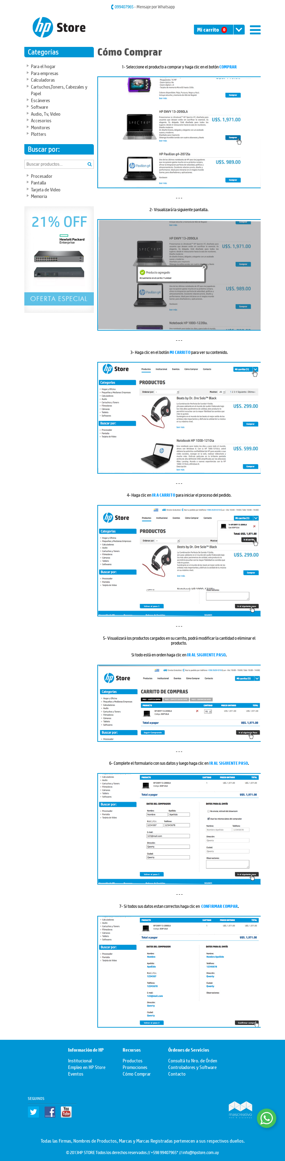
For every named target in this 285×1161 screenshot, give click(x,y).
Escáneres (40, 100)
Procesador (41, 175)
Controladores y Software (192, 1066)
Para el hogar (43, 66)
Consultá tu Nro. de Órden (192, 1060)
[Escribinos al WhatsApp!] (266, 1118)
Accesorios (41, 120)
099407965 (124, 6)
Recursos (132, 1050)
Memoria (39, 195)
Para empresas (44, 72)
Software (39, 106)
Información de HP (86, 1050)
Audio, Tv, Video (45, 113)
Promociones (135, 1066)
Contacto (177, 1073)
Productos (132, 1060)
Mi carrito (211, 29)
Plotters (38, 133)
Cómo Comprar (137, 1073)
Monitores (40, 127)
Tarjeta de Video (45, 189)
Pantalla (38, 182)
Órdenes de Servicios (188, 1050)
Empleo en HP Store (86, 1066)
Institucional (80, 1060)
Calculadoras (43, 79)
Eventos (75, 1073)
